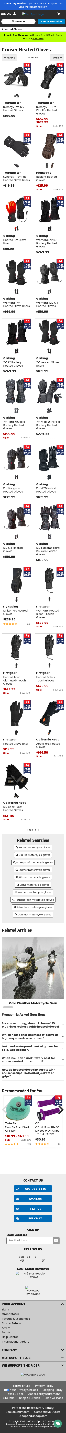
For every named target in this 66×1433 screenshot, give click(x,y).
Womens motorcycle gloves (34, 892)
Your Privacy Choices (24, 1389)
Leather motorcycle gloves (34, 870)
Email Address (16, 1235)
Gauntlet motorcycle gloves (34, 914)
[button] (33, 1218)
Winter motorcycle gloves (34, 877)
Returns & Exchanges (16, 1319)
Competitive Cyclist (47, 1412)
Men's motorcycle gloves (34, 885)
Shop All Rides (54, 1398)
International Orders (15, 1342)
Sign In (6, 1309)
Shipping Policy (52, 1390)
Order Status (10, 1314)
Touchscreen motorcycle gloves (34, 899)
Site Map (9, 1398)
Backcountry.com (17, 1412)
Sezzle (6, 1332)
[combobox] (57, 57)
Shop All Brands (29, 1398)
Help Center (10, 1337)
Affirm (6, 1328)
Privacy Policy (44, 1386)
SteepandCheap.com (33, 1416)
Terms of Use (21, 1386)
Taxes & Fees (15, 1394)
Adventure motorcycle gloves (34, 907)
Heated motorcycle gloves (34, 847)
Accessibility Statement (44, 1394)
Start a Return (11, 1323)
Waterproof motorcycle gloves (34, 862)
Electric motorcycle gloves (34, 855)
